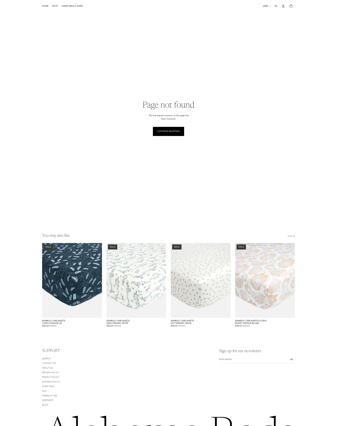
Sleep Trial (48, 386)
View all (291, 236)
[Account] (283, 6)
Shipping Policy (51, 381)
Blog (45, 405)
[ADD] (96, 312)
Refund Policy (50, 372)
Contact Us (49, 363)
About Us (47, 368)
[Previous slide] (47, 280)
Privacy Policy (51, 377)
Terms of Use (49, 395)
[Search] (276, 6)
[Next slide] (96, 280)
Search (46, 358)
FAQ (44, 391)
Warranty (48, 400)
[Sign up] (291, 359)
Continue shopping (168, 131)
